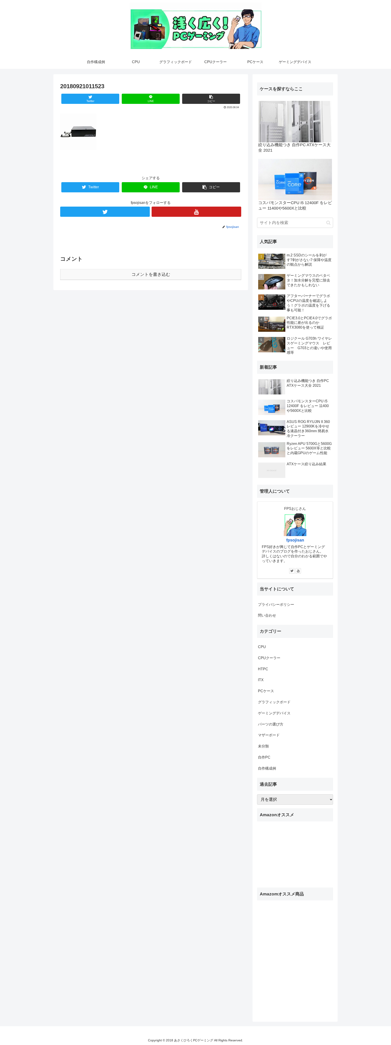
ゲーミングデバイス (274, 713)
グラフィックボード (274, 702)
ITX (261, 680)
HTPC (263, 669)
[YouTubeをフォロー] (196, 212)
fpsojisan (295, 540)
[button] (328, 222)
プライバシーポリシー (276, 604)
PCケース (266, 691)
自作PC (264, 757)
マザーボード (269, 735)
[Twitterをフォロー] (105, 212)
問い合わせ (267, 615)
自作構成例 (267, 768)
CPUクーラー (269, 658)
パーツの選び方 (270, 724)
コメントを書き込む (150, 274)
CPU (262, 647)
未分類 (263, 746)
